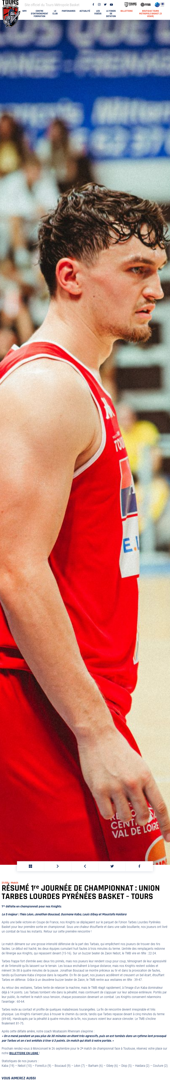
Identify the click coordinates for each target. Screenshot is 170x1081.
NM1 (24, 11)
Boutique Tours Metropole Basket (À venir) (150, 13)
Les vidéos (97, 12)
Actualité (85, 11)
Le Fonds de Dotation (111, 13)
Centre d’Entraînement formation (39, 13)
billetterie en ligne (24, 1053)
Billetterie (127, 11)
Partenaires (68, 11)
